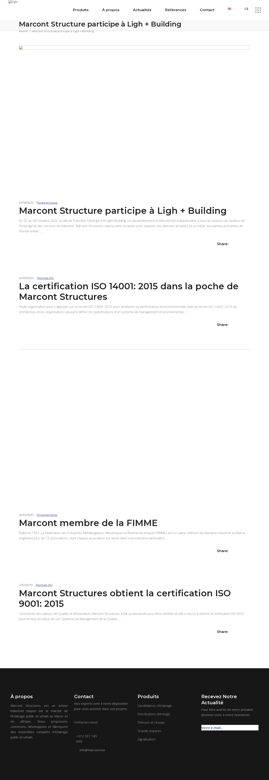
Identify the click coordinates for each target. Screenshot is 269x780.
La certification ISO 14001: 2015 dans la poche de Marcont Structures (129, 291)
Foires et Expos (47, 202)
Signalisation (146, 739)
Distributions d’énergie (154, 714)
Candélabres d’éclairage (155, 705)
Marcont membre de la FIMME (88, 522)
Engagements (47, 515)
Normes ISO (45, 278)
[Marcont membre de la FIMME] (134, 427)
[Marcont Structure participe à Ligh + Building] (134, 49)
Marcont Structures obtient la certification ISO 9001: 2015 (125, 598)
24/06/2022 (26, 278)
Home (23, 31)
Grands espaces (149, 731)
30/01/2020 (26, 515)
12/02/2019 (26, 585)
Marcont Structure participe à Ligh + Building (63, 31)
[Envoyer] (256, 725)
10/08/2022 (26, 202)
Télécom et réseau (151, 722)
